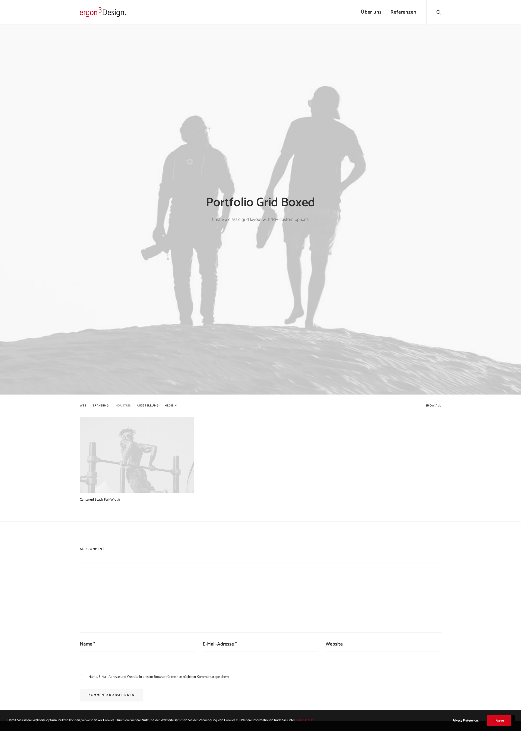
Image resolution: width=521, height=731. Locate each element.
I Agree (499, 720)
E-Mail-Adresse (220, 644)
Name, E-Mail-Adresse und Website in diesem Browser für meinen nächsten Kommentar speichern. (158, 677)
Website (334, 644)
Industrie (123, 405)
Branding (101, 405)
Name (87, 644)
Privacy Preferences (466, 720)
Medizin (170, 405)
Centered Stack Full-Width (100, 500)
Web (83, 405)
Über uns (371, 12)
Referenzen (403, 12)
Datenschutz (305, 720)
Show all (433, 405)
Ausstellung (147, 405)
